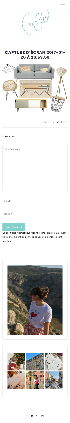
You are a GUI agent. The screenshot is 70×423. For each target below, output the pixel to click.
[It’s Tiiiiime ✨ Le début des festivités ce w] (16, 362)
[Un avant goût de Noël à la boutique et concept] (54, 362)
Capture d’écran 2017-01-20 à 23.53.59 (35, 55)
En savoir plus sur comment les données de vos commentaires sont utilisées (34, 236)
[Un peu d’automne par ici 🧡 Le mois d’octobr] (16, 380)
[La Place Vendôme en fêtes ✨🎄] (35, 362)
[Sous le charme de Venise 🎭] (35, 380)
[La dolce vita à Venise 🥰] (54, 380)
